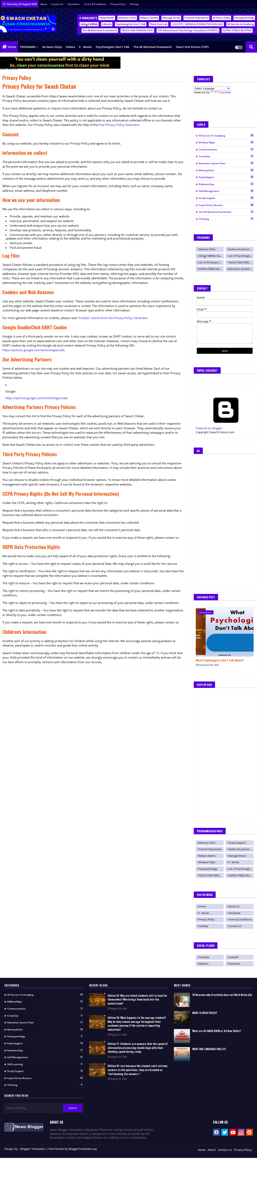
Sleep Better (106, 17)
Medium (203, 963)
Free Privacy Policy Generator (119, 125)
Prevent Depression (196, 17)
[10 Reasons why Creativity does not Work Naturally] (182, 1000)
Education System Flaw (226, 163)
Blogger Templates (32, 1149)
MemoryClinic (226, 170)
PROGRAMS (28, 47)
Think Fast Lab (158, 24)
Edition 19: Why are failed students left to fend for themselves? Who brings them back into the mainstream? (137, 999)
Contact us (57, 4)
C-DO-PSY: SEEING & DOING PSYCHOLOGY (197, 24)
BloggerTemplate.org (83, 1149)
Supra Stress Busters (226, 205)
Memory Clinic (127, 17)
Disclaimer (74, 4)
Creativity (226, 156)
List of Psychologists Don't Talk (241, 256)
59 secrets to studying (226, 135)
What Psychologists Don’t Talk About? (220, 660)
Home (12, 47)
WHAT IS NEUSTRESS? (204, 1013)
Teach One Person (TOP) (192, 47)
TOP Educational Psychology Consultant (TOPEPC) (187, 30)
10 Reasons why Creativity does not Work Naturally (222, 994)
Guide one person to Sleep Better (241, 249)
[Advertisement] (225, 520)
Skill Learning (44, 1064)
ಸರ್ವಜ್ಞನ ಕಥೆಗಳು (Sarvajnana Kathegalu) (211, 256)
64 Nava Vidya (221, 17)
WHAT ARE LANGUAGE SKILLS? (209, 1049)
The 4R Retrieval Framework (99, 30)
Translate (224, 92)
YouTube (203, 957)
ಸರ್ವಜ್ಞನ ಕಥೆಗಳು (89, 24)
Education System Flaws (241, 269)
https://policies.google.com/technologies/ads (33, 350)
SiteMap (203, 926)
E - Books (85, 47)
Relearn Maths (149, 17)
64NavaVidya (45, 1001)
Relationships (226, 184)
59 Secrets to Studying (240, 24)
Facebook (234, 963)
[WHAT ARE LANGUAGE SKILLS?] (182, 1054)
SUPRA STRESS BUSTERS (237, 30)
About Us (233, 906)
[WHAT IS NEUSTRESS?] (182, 1018)
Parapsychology (244, 17)
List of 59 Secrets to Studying (211, 262)
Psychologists (226, 177)
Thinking (226, 219)
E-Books (107, 24)
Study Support (226, 198)
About (44, 4)
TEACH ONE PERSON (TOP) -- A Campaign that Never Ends (241, 262)
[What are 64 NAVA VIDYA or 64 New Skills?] (182, 1036)
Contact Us (234, 926)
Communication (226, 149)
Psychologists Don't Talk (131, 24)
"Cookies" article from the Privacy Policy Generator (113, 318)
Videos (70, 47)
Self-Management (226, 191)
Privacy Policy (118, 4)
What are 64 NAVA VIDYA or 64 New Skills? (216, 1031)
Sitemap (134, 4)
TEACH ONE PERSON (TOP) (137, 30)
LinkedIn (233, 957)
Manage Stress (171, 17)
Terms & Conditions (95, 4)
